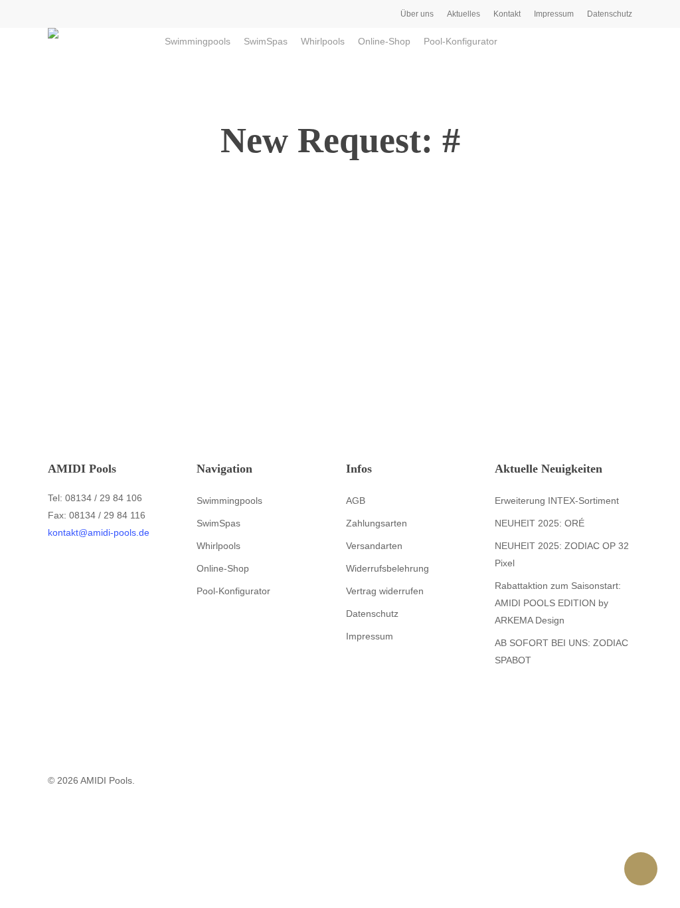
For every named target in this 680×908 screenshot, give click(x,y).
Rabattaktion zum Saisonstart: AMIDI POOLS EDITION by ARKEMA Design (558, 602)
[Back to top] (340, 899)
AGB (355, 500)
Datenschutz (372, 613)
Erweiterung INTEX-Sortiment (557, 500)
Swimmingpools (229, 500)
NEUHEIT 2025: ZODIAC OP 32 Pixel (562, 554)
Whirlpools (218, 545)
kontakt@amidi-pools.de (98, 532)
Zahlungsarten (376, 523)
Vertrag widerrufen (385, 591)
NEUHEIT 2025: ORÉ (539, 523)
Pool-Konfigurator (233, 591)
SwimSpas (218, 523)
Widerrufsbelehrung (387, 568)
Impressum (369, 636)
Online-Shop (223, 568)
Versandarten (374, 545)
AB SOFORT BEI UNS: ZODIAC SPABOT (561, 651)
